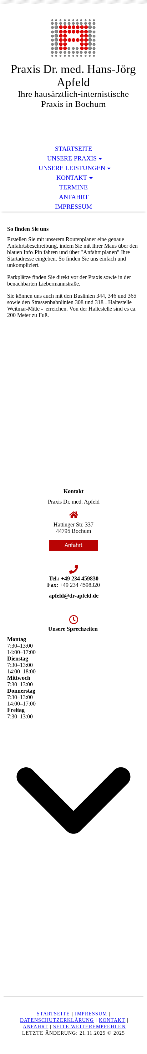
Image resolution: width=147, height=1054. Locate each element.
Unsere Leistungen (72, 168)
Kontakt (71, 177)
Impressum (73, 206)
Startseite (73, 148)
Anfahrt (73, 197)
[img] (73, 38)
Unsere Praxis (72, 158)
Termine (73, 187)
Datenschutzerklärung (57, 1020)
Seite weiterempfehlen (89, 1026)
